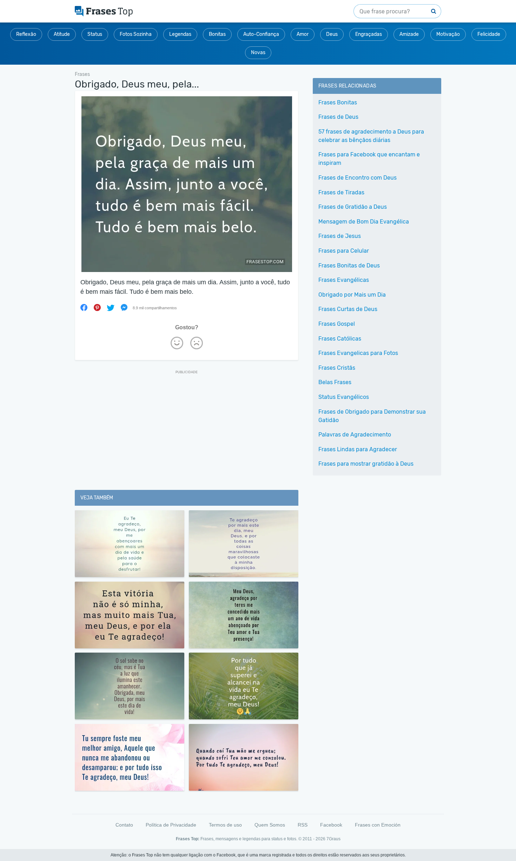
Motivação (448, 34)
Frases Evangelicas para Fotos (358, 353)
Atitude (62, 34)
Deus (332, 34)
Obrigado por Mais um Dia (352, 294)
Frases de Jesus (339, 236)
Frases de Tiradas (341, 192)
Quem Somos (269, 825)
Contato (124, 825)
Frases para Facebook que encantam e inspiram (369, 158)
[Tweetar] (110, 307)
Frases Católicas (339, 338)
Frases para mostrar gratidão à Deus (366, 463)
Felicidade (488, 34)
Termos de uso (225, 825)
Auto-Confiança (261, 34)
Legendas (180, 34)
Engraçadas (368, 34)
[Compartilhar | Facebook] (84, 307)
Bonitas (217, 34)
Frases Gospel (336, 324)
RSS (302, 825)
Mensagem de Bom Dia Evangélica (363, 221)
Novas (258, 53)
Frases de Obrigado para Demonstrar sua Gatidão (372, 415)
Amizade (409, 34)
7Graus (333, 838)
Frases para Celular (343, 250)
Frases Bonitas (337, 102)
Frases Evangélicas (343, 280)
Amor (303, 34)
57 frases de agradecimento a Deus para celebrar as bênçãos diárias (371, 135)
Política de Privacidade (171, 825)
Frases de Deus (338, 117)
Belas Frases (334, 382)
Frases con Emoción (378, 825)
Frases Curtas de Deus (347, 309)
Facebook (331, 825)
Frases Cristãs (336, 367)
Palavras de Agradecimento (354, 434)
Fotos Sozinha (136, 34)
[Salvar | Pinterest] (97, 307)
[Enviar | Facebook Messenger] (124, 307)
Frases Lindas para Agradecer (357, 449)
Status (94, 34)
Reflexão (26, 34)
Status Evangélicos (343, 397)
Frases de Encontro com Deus (357, 177)
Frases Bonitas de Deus (349, 265)
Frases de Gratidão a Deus (352, 206)
